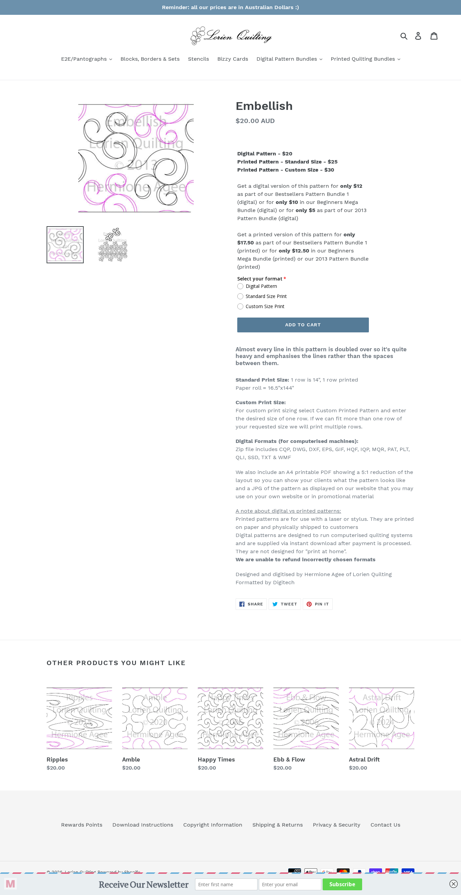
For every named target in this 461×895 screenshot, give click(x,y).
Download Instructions (142, 825)
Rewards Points (81, 825)
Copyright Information (212, 825)
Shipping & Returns (277, 825)
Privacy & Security (336, 825)
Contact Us (385, 825)
